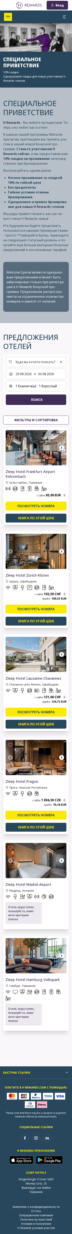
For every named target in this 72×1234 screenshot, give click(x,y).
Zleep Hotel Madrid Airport (28, 884)
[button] (10, 435)
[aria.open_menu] (64, 17)
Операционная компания (36, 1215)
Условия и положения (36, 1224)
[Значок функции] (8, 489)
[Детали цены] (64, 495)
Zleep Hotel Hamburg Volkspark (33, 979)
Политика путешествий (36, 1219)
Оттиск (36, 1211)
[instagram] (36, 1138)
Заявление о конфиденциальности (36, 1207)
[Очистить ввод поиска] (61, 362)
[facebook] (25, 1138)
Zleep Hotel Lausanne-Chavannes (33, 678)
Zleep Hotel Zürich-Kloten (27, 575)
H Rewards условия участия (36, 1228)
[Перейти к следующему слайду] (61, 447)
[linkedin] (47, 1138)
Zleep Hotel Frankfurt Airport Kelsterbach (30, 474)
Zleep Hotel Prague (22, 781)
